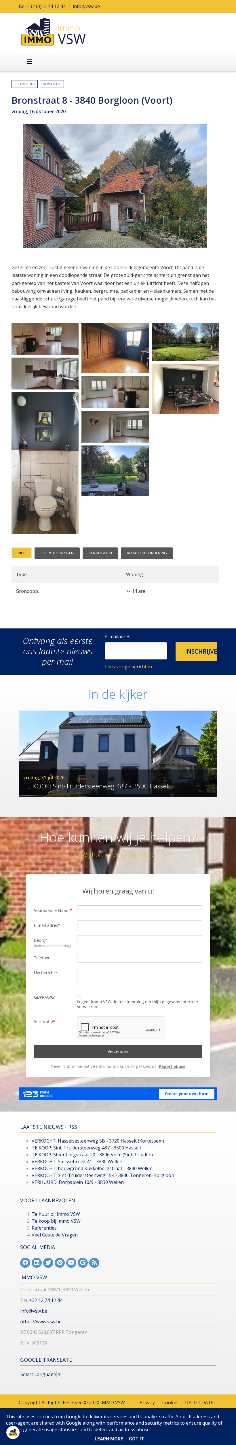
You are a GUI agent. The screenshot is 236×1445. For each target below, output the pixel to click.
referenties (25, 84)
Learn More (109, 1439)
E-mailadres (117, 636)
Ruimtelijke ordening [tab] (147, 552)
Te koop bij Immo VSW (56, 1221)
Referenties (44, 1228)
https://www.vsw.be (41, 1321)
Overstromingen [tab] (57, 552)
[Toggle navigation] (29, 61)
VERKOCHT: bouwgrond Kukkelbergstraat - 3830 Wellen (92, 1168)
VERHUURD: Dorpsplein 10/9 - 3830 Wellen (78, 1182)
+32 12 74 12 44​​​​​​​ (45, 1300)
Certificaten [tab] (100, 552)
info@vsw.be (86, 6)
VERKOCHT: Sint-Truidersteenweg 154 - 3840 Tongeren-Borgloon (103, 1175)
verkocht (52, 84)
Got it (136, 1439)
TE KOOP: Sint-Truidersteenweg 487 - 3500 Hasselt (86, 1148)
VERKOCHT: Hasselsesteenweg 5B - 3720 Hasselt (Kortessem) (98, 1141)
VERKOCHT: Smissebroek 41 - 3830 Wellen (77, 1161)
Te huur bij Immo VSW (56, 1214)
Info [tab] (22, 552)
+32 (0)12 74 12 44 (46, 6)
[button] (196, 651)
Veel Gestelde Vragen (55, 1235)
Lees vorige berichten (128, 666)
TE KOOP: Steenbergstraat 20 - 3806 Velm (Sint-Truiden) (92, 1154)
